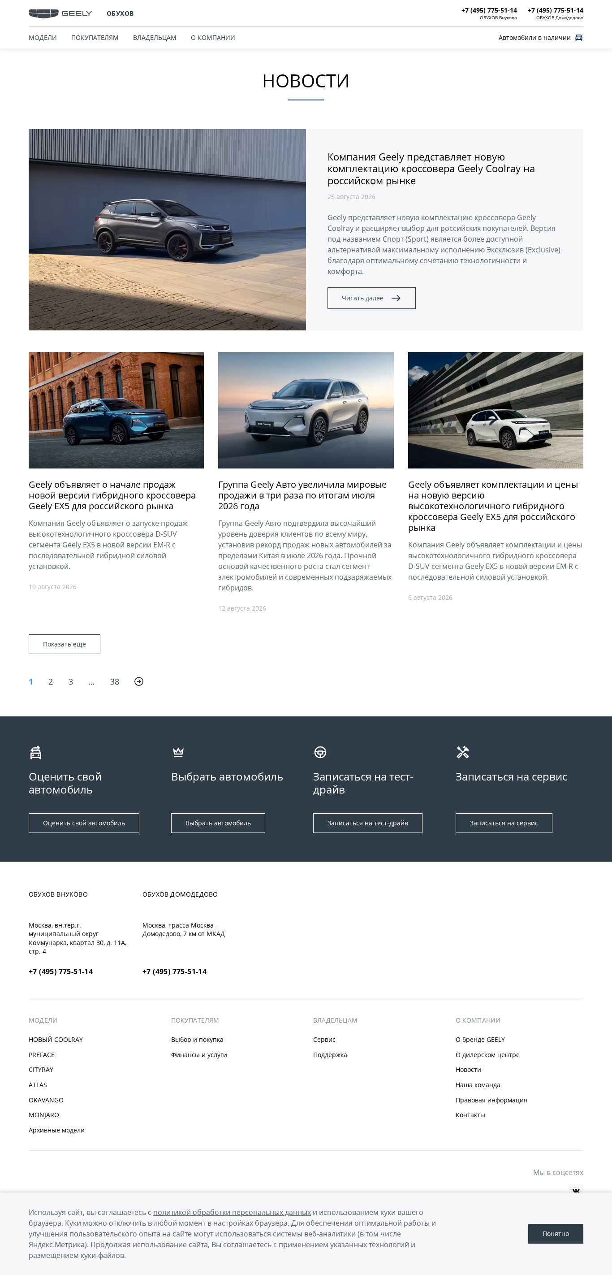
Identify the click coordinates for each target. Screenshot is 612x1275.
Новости (468, 1069)
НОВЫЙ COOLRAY (56, 1039)
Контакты (470, 1114)
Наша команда (478, 1084)
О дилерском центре (488, 1054)
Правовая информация (491, 1100)
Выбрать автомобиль (218, 823)
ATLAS (38, 1084)
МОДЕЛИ (43, 37)
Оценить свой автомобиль (84, 823)
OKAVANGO (46, 1100)
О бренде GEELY (480, 1039)
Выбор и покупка (197, 1039)
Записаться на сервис (504, 823)
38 (115, 681)
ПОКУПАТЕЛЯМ (95, 37)
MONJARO (44, 1114)
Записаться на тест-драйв (368, 823)
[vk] (576, 1191)
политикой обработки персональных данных (232, 1212)
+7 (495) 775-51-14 (61, 971)
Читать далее (363, 298)
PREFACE (42, 1054)
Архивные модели (57, 1130)
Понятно (556, 1233)
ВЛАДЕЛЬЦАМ (155, 37)
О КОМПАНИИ (213, 37)
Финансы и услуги (199, 1054)
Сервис (324, 1039)
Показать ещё (64, 644)
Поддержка (330, 1054)
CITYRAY (41, 1069)
